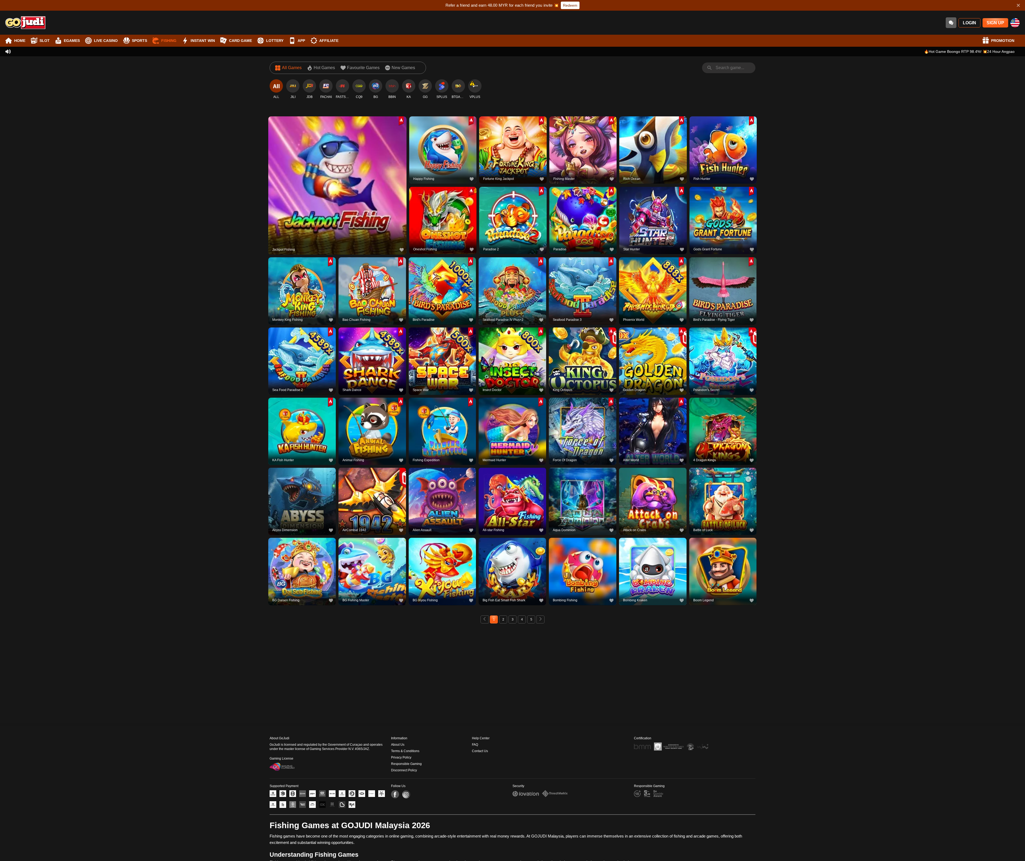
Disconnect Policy (404, 770)
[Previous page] (484, 619)
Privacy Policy (401, 757)
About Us (397, 745)
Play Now (337, 184)
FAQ (475, 745)
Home (19, 40)
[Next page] (541, 619)
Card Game (240, 40)
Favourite (337, 172)
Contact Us (480, 751)
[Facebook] (395, 794)
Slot (45, 40)
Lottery (274, 40)
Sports (139, 40)
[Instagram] (406, 794)
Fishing (168, 40)
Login (969, 23)
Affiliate (328, 40)
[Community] (951, 22)
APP (301, 40)
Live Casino (106, 40)
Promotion (1002, 40)
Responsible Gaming (406, 764)
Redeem (570, 5)
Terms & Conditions (405, 751)
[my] (1015, 22)
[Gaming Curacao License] (282, 767)
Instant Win (203, 40)
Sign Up (995, 23)
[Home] (25, 23)
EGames (72, 40)
